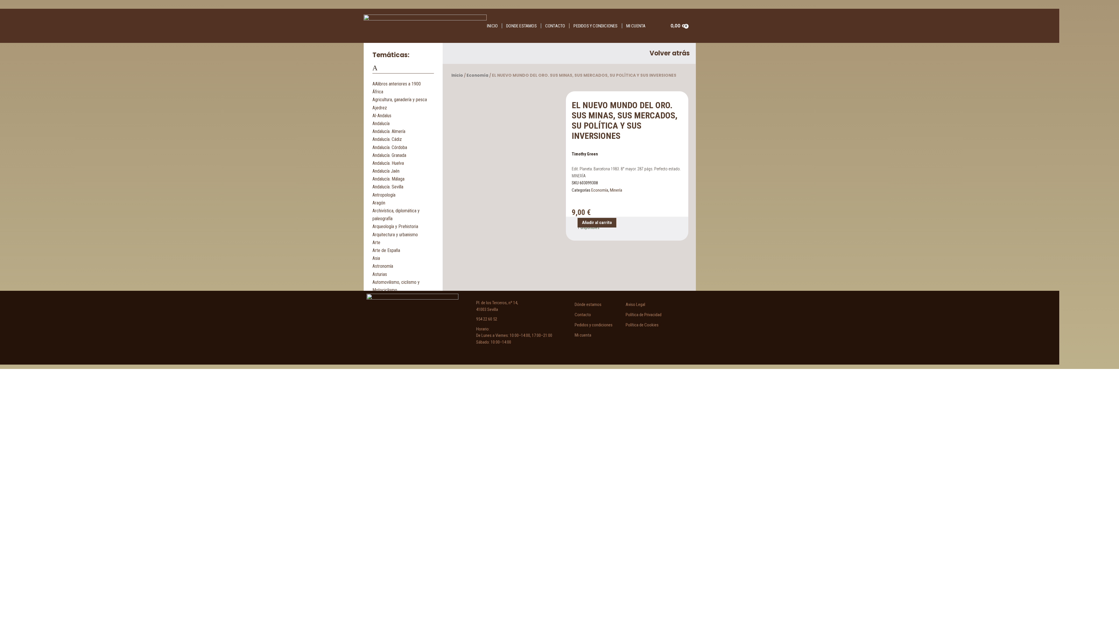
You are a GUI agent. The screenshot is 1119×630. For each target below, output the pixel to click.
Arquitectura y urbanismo (395, 234)
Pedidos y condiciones (595, 26)
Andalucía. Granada (389, 155)
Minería (616, 190)
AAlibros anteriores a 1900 (396, 84)
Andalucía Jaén (386, 171)
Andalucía (381, 123)
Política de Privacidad (643, 314)
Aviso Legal (635, 304)
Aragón (378, 203)
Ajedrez (379, 108)
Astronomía (382, 266)
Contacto (555, 26)
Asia (376, 258)
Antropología (383, 195)
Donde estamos (521, 26)
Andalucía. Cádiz (387, 139)
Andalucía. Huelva (388, 163)
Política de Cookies (642, 325)
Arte (376, 242)
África (377, 91)
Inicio (492, 26)
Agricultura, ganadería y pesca (399, 99)
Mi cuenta (636, 26)
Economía (477, 75)
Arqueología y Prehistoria (395, 226)
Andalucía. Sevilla (387, 187)
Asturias (379, 274)
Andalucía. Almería (388, 131)
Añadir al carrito (597, 222)
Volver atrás (670, 53)
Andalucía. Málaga (388, 179)
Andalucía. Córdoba (389, 147)
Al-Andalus (381, 115)
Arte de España (386, 250)
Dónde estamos (588, 304)
